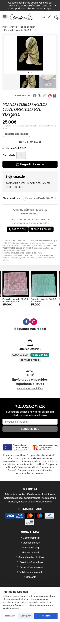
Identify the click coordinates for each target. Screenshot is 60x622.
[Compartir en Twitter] (40, 96)
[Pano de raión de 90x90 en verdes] (44, 284)
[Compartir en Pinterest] (50, 96)
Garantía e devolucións (31, 557)
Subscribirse (30, 428)
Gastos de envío (31, 552)
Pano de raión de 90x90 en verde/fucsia (15, 300)
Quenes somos (31, 542)
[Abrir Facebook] (26, 322)
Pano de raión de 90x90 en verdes (43, 300)
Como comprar (31, 537)
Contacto (31, 576)
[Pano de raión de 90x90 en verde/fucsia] (15, 284)
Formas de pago (31, 547)
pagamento (28, 126)
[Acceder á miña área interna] (49, 16)
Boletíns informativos (31, 562)
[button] (28, 72)
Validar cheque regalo (31, 572)
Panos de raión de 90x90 (14, 250)
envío (19, 126)
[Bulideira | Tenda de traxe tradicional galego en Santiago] (21, 16)
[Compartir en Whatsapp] (45, 96)
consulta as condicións (30, 388)
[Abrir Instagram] (34, 322)
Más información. (10, 608)
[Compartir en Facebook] (34, 96)
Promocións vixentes (31, 567)
